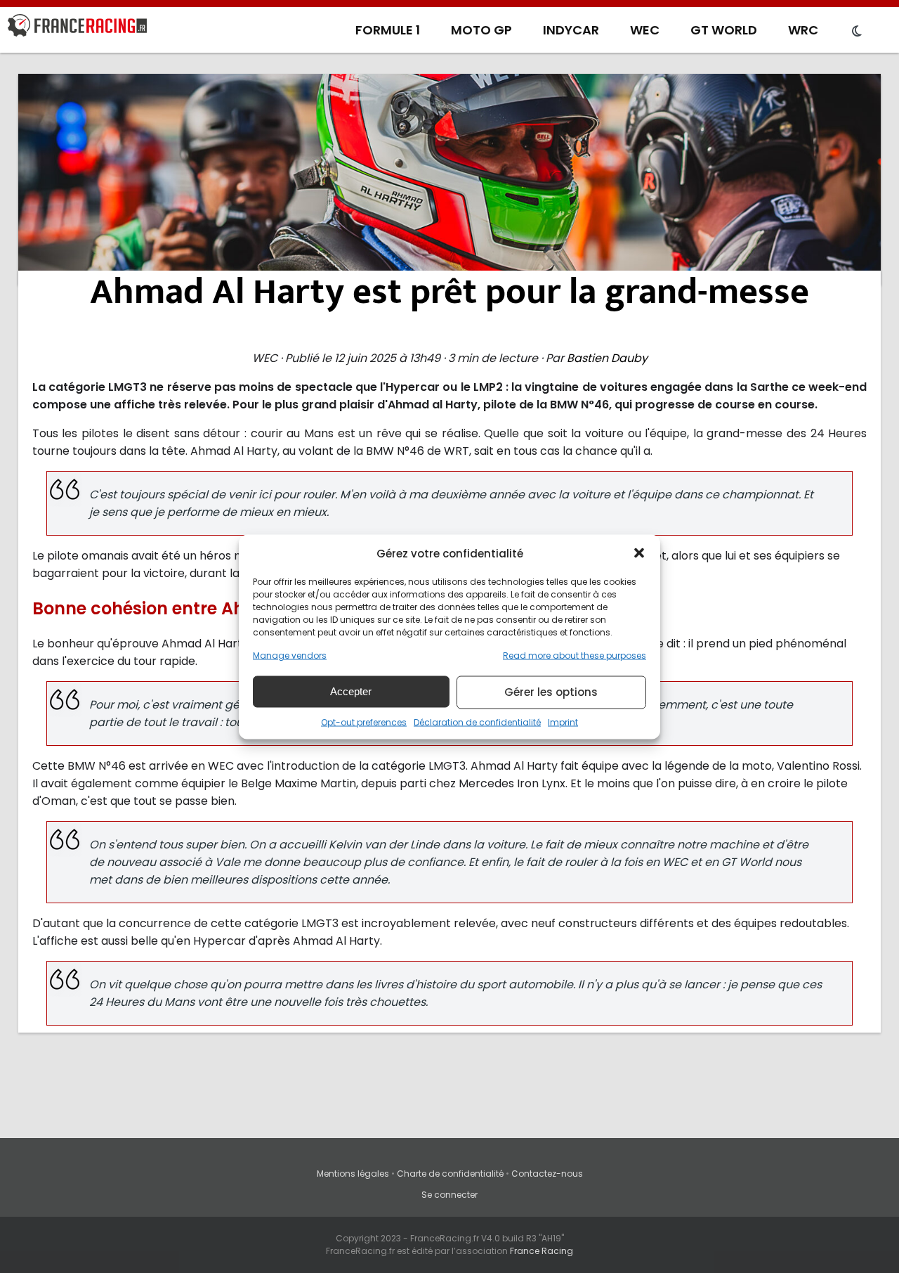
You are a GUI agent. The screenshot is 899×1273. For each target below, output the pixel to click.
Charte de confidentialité (450, 1174)
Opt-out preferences (364, 722)
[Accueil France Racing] (77, 28)
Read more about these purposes (574, 655)
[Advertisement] (449, 179)
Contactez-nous (547, 1174)
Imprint (563, 722)
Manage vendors (290, 655)
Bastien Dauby (607, 358)
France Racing (541, 1251)
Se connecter (449, 1195)
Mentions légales (353, 1174)
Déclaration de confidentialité (477, 722)
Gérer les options (551, 692)
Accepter (351, 691)
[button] (639, 553)
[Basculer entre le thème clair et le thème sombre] (857, 32)
